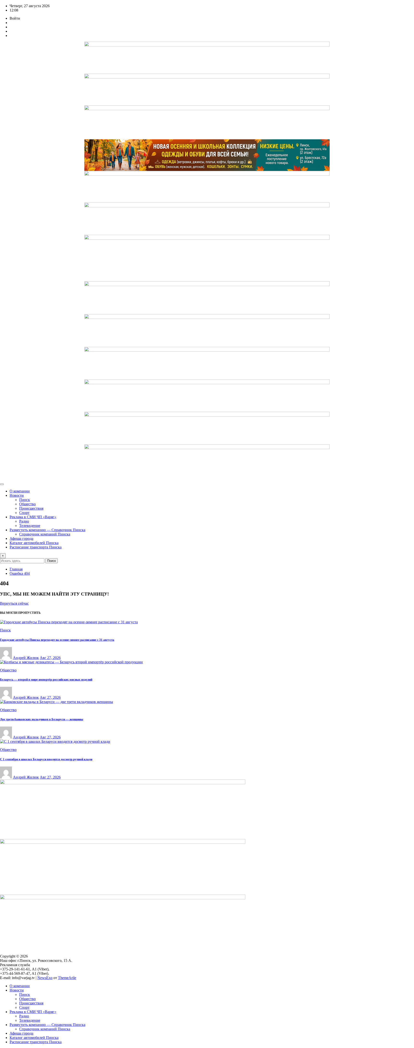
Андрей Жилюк (26, 658)
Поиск (51, 561)
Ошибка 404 (20, 573)
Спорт (24, 513)
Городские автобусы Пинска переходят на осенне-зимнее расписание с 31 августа (57, 640)
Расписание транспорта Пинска (36, 547)
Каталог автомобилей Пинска (34, 543)
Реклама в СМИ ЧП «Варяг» (33, 517)
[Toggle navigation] (2, 484)
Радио (24, 521)
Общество (27, 504)
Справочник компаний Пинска (44, 534)
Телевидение (29, 526)
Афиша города (21, 538)
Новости (17, 495)
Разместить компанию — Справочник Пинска (47, 530)
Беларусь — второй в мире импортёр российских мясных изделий (46, 679)
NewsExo (44, 978)
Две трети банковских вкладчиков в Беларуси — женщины (41, 719)
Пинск (24, 500)
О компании (20, 491)
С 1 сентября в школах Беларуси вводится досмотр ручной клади (46, 759)
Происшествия (31, 508)
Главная (16, 569)
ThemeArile (67, 978)
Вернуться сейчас (14, 603)
